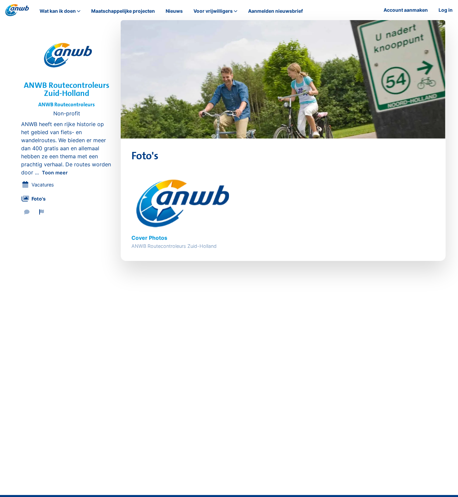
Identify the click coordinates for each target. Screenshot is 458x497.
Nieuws (174, 11)
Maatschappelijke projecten (123, 11)
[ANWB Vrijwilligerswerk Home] (17, 10)
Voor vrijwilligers (213, 11)
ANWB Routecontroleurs (66, 104)
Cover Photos (149, 237)
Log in (446, 10)
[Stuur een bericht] (27, 212)
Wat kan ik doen (58, 11)
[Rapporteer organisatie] (41, 212)
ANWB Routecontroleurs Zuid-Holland (66, 89)
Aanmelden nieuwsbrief (275, 11)
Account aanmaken (406, 10)
